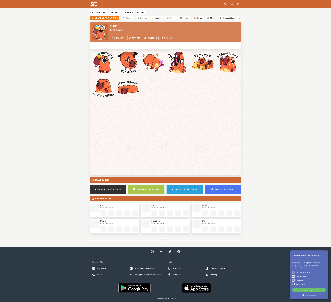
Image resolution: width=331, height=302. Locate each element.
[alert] (309, 274)
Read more (310, 268)
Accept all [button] (309, 290)
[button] (232, 4)
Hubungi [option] (213, 275)
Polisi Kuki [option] (177, 268)
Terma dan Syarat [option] (217, 268)
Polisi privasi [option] (178, 275)
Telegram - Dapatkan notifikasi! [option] (148, 275)
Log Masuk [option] (101, 268)
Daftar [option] (100, 275)
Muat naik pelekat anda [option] (144, 268)
